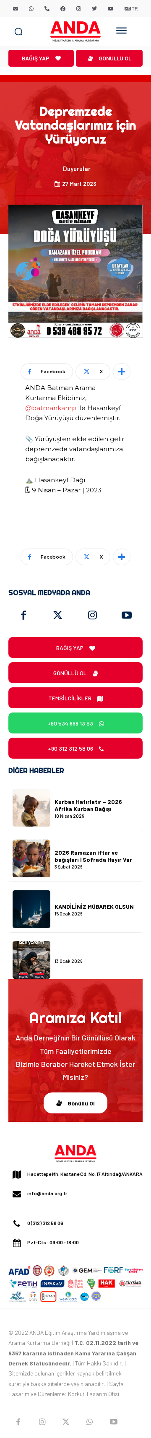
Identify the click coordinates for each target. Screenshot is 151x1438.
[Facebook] (23, 616)
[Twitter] (58, 616)
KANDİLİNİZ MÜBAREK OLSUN (94, 906)
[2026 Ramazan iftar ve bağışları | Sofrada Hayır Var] (31, 858)
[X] (66, 1422)
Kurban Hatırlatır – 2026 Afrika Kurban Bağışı (88, 805)
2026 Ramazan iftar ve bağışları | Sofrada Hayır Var (93, 856)
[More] (121, 371)
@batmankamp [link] (50, 408)
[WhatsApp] (89, 1422)
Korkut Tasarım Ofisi (93, 1393)
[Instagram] (92, 616)
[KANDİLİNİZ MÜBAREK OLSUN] (31, 909)
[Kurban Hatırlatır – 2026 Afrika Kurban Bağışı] (31, 808)
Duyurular (77, 168)
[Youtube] (127, 616)
